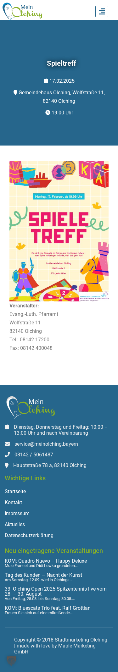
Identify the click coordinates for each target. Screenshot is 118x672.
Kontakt (13, 502)
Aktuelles (15, 524)
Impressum (17, 513)
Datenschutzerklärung (29, 535)
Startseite (15, 491)
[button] (11, 660)
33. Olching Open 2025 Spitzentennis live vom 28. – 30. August (56, 592)
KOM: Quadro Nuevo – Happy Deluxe (46, 561)
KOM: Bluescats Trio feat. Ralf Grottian (48, 608)
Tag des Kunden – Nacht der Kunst (43, 575)
